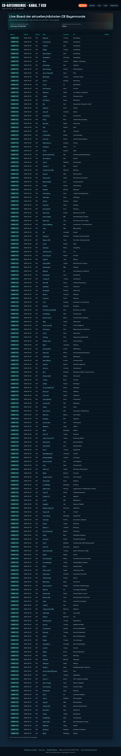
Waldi (44, 473)
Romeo (45, 201)
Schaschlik (46, 481)
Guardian (46, 519)
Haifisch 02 (46, 706)
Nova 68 (45, 282)
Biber (44, 321)
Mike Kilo (45, 415)
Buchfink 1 (46, 710)
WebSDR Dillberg (52, 750)
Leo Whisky (46, 485)
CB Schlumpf (47, 578)
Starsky (45, 337)
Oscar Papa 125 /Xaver (50, 671)
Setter (45, 655)
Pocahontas (47, 42)
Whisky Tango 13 (48, 508)
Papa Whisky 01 (48, 453)
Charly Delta (47, 349)
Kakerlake (46, 197)
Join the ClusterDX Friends (89, 750)
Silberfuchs (46, 488)
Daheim (45, 617)
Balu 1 (45, 345)
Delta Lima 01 (47, 585)
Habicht (45, 259)
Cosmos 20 (46, 403)
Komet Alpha (47, 216)
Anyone (45, 174)
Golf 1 (45, 543)
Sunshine (46, 298)
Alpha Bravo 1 (47, 143)
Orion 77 (45, 434)
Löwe (44, 601)
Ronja (44, 119)
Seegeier (46, 418)
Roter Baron (46, 158)
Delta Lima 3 (47, 570)
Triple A (45, 46)
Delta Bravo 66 (47, 551)
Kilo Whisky (46, 314)
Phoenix (45, 364)
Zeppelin (45, 504)
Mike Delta (46, 582)
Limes (44, 244)
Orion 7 (45, 80)
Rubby (45, 49)
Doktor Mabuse (48, 224)
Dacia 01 (45, 547)
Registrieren (114, 5)
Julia (44, 228)
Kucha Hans (46, 422)
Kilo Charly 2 (47, 255)
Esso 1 (45, 450)
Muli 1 (44, 566)
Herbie (45, 185)
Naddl (45, 554)
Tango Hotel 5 (47, 477)
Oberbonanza (47, 620)
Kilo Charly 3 (47, 88)
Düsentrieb (46, 178)
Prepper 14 (46, 496)
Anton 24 (46, 395)
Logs (99, 5)
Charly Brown (47, 399)
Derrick (45, 624)
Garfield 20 (46, 446)
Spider (45, 652)
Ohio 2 (45, 162)
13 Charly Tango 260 (49, 310)
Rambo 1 (45, 667)
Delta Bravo (46, 193)
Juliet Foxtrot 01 (48, 438)
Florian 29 (46, 512)
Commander (46, 135)
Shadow (45, 189)
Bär (44, 104)
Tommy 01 (46, 279)
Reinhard (46, 236)
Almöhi (45, 384)
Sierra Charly (47, 69)
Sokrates (46, 248)
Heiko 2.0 (46, 469)
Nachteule (46, 213)
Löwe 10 (45, 492)
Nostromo (46, 220)
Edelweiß (46, 286)
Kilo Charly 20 (47, 558)
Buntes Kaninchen (48, 154)
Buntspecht (46, 209)
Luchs (45, 500)
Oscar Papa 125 (48, 73)
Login (105, 5)
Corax (45, 84)
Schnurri (45, 368)
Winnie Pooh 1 (47, 318)
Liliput (45, 407)
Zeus (44, 465)
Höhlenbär (46, 613)
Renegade (46, 290)
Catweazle (46, 356)
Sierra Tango (47, 683)
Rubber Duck (47, 341)
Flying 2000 (46, 263)
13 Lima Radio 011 (48, 387)
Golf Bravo (46, 100)
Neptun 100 (46, 240)
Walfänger (46, 77)
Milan (44, 61)
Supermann (46, 574)
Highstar (45, 108)
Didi (44, 127)
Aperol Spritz (47, 53)
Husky (45, 714)
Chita (44, 150)
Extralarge (46, 65)
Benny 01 (46, 391)
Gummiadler (46, 267)
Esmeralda (46, 275)
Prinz (44, 302)
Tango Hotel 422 (48, 170)
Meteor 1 (46, 527)
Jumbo (45, 96)
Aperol (45, 636)
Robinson (46, 92)
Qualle (45, 523)
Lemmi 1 (45, 648)
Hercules (45, 139)
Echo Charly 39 (47, 531)
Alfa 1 (44, 694)
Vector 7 (45, 679)
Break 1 (45, 294)
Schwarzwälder (47, 457)
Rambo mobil (47, 376)
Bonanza (45, 38)
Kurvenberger (47, 562)
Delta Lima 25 (47, 461)
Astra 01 (45, 112)
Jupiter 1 (46, 166)
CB (43, 232)
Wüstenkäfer (47, 182)
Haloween (46, 147)
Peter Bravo (46, 516)
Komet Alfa (46, 721)
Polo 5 (45, 333)
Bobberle (45, 426)
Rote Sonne (46, 411)
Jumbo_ (45, 380)
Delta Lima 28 (47, 325)
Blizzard (45, 271)
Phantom (46, 205)
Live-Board (83, 5)
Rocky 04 (46, 352)
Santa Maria (47, 360)
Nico (44, 372)
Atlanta (45, 306)
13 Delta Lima (47, 251)
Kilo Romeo (46, 329)
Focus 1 (45, 131)
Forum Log (42, 750)
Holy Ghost (46, 116)
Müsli (44, 430)
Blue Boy (45, 123)
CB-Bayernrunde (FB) (30, 750)
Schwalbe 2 (46, 57)
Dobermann (46, 442)
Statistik (92, 5)
